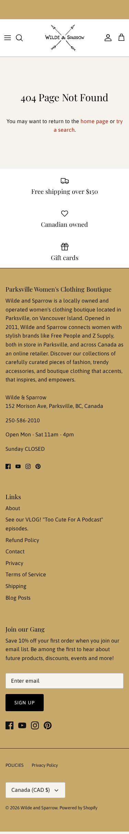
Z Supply (103, 335)
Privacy (14, 563)
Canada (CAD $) (30, 790)
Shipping (16, 586)
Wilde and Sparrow (39, 807)
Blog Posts (18, 598)
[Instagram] (28, 466)
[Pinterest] (38, 466)
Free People (66, 335)
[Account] (106, 37)
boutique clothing (69, 371)
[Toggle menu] (7, 37)
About (13, 508)
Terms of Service (26, 574)
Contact (15, 551)
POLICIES (15, 765)
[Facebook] (8, 466)
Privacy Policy (45, 765)
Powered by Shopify (78, 807)
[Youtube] (18, 466)
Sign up (24, 702)
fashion (81, 362)
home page (94, 121)
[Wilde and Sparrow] (64, 37)
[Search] (22, 37)
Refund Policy (22, 540)
